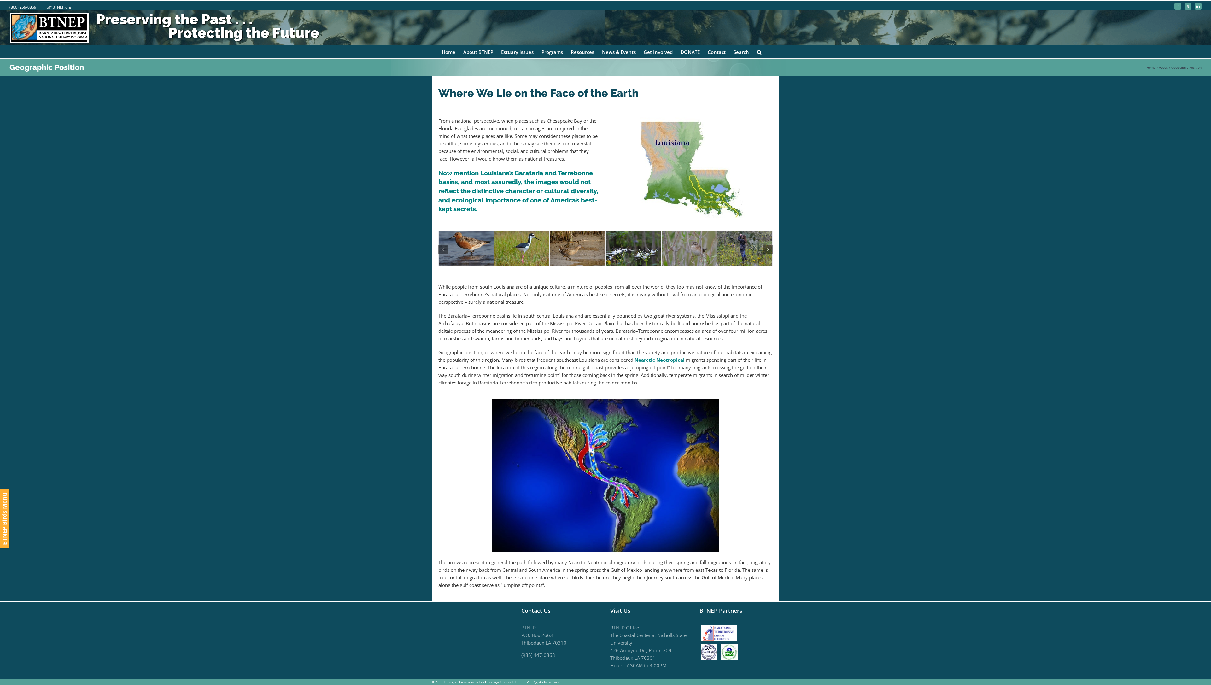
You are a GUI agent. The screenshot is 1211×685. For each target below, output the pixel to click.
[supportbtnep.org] (720, 627)
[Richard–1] (466, 234)
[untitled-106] (633, 234)
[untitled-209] (744, 234)
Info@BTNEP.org (56, 7)
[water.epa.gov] (729, 648)
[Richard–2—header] (577, 234)
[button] (759, 51)
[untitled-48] (689, 234)
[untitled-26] (521, 234)
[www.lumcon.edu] (710, 648)
